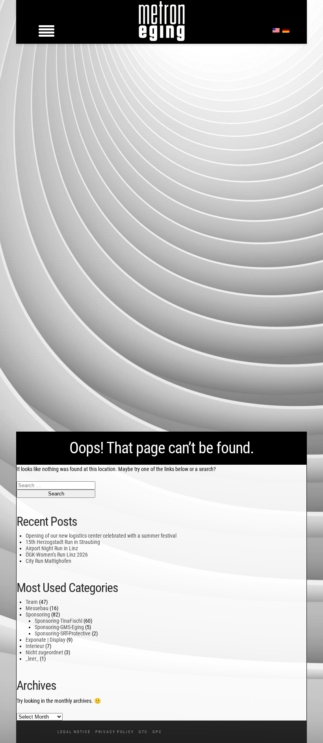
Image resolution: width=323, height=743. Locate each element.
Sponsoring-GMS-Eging (59, 627)
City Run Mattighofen (48, 561)
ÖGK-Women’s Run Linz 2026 (57, 554)
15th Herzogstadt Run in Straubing (63, 542)
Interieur (35, 646)
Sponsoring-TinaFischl (58, 621)
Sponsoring (38, 614)
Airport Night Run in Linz (52, 548)
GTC (143, 732)
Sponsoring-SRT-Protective (63, 633)
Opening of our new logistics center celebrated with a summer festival (101, 536)
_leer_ (32, 658)
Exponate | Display (45, 640)
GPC (157, 732)
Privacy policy (114, 732)
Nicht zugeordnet (44, 652)
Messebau (37, 608)
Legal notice (74, 732)
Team (32, 602)
